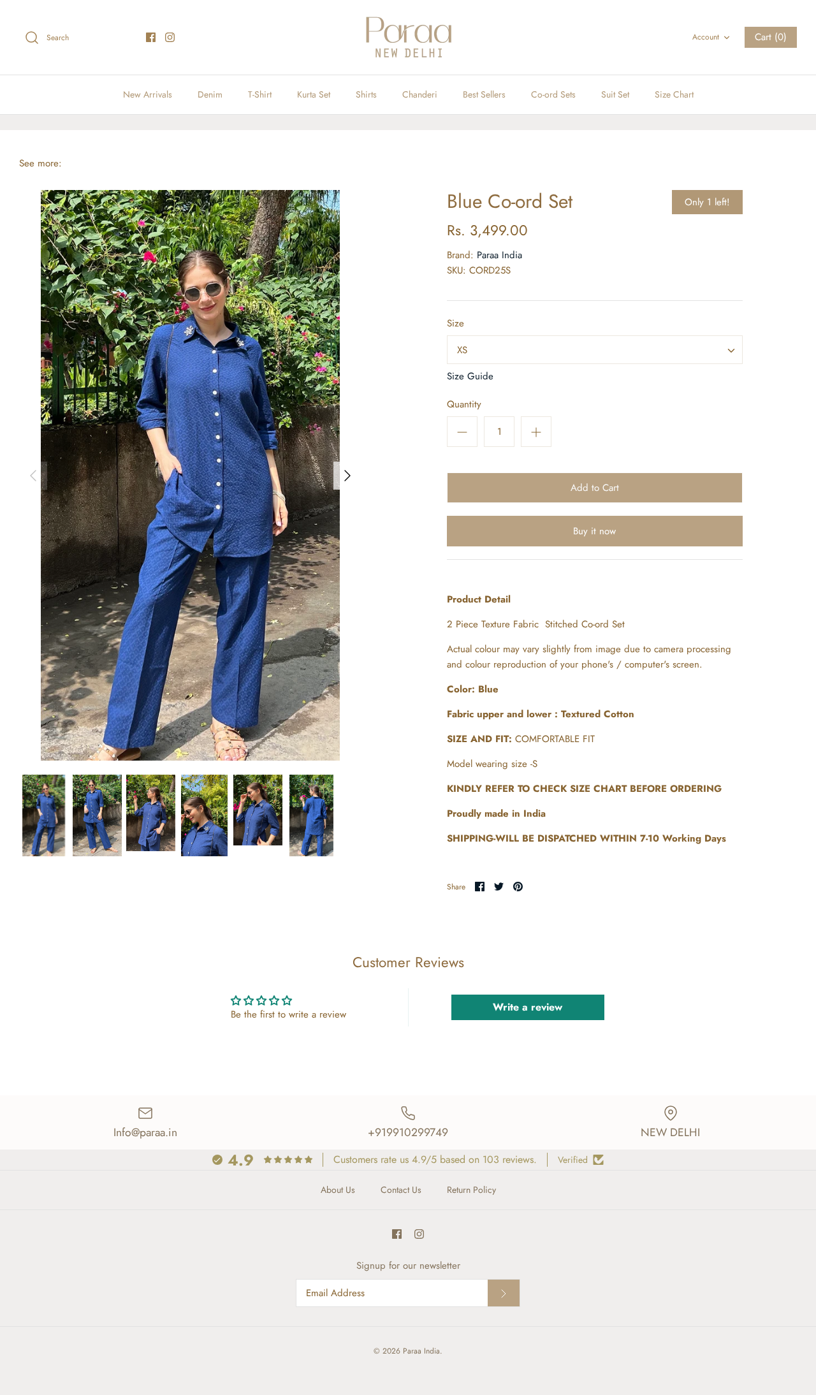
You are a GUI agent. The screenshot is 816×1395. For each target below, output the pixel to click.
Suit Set (615, 94)
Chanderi (419, 94)
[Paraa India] (408, 37)
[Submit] (504, 1293)
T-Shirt (260, 94)
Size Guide (470, 376)
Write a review (527, 1007)
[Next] (347, 476)
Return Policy (471, 1189)
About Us (338, 1189)
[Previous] (33, 476)
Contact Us (401, 1189)
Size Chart (674, 94)
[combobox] (595, 349)
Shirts (366, 94)
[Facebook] (151, 37)
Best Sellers (484, 94)
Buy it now (594, 531)
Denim (210, 94)
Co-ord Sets (553, 94)
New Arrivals (147, 94)
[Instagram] (170, 37)
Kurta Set (313, 94)
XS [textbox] (462, 350)
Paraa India (499, 255)
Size (455, 323)
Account (705, 37)
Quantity (464, 404)
